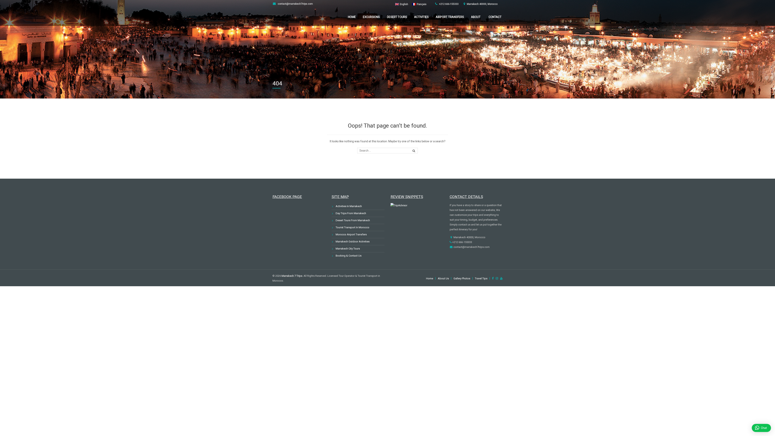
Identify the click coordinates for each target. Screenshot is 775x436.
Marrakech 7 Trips (292, 275)
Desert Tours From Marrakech (353, 220)
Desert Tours (397, 17)
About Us (443, 278)
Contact (495, 17)
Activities (421, 17)
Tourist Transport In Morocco (352, 227)
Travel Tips (481, 278)
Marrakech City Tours (348, 248)
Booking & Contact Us (348, 255)
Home (352, 17)
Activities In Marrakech (349, 206)
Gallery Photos (461, 278)
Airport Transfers (450, 17)
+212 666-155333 (448, 4)
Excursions (371, 17)
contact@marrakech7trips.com (295, 3)
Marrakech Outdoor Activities (353, 241)
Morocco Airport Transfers (351, 234)
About (476, 17)
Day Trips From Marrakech (351, 213)
